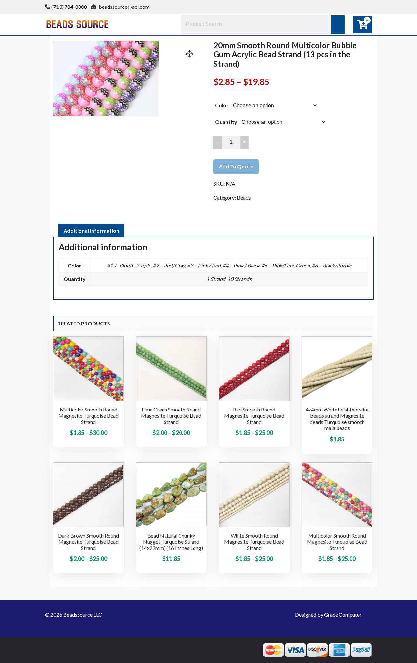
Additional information (91, 230)
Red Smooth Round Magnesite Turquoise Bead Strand (254, 415)
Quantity (226, 122)
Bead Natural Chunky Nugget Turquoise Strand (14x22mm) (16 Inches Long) (171, 541)
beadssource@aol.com (124, 7)
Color (222, 105)
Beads (244, 198)
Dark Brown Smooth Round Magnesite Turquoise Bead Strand (88, 541)
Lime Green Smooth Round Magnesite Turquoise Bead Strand (171, 415)
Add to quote (236, 166)
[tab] (91, 231)
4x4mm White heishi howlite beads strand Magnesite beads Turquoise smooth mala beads (337, 418)
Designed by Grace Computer (328, 615)
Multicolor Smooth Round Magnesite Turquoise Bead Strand (88, 415)
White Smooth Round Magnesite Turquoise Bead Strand (254, 541)
